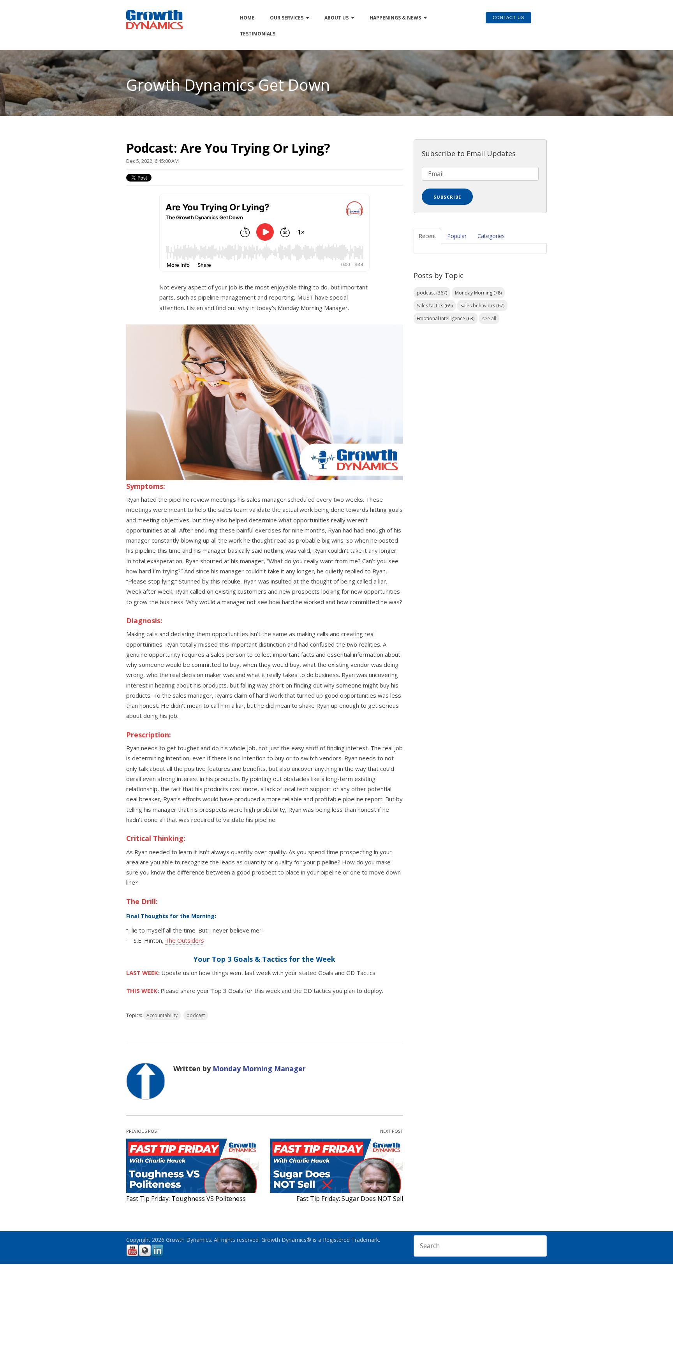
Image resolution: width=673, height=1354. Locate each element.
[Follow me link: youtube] (132, 1255)
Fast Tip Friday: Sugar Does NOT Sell (349, 1198)
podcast (196, 1015)
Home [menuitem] (247, 17)
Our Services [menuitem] (286, 17)
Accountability (162, 1015)
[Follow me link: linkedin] (157, 1255)
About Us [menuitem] (336, 17)
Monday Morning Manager (259, 1068)
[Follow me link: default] (145, 1255)
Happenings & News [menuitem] (395, 17)
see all (489, 318)
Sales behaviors (482, 305)
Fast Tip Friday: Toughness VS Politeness (186, 1198)
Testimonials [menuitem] (257, 33)
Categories (491, 236)
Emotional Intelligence (445, 318)
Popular (457, 236)
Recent (427, 236)
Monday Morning (478, 292)
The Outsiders (184, 940)
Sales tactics (435, 305)
